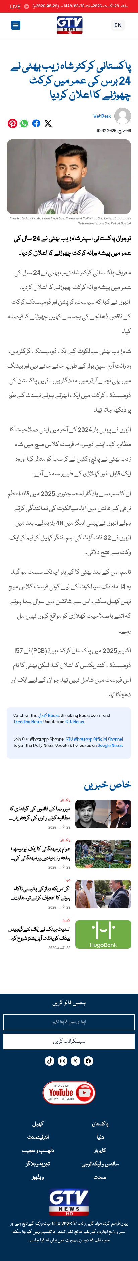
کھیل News (48, 715)
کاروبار (100, 1151)
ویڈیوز (38, 1177)
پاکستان (100, 1124)
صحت (100, 1177)
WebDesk (102, 116)
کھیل (38, 1124)
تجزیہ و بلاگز (38, 1164)
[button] (15, 25)
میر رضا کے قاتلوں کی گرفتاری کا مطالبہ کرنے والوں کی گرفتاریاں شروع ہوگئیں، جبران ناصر (40, 818)
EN (118, 25)
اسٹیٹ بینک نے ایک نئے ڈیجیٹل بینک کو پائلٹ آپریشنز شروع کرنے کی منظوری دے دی (39, 939)
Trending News (27, 721)
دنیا (100, 1137)
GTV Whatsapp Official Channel (94, 739)
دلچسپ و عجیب (38, 1151)
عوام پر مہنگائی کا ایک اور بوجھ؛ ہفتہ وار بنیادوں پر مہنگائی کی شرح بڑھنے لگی (40, 858)
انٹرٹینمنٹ (38, 1137)
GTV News (74, 721)
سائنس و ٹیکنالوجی (100, 1164)
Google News (110, 745)
